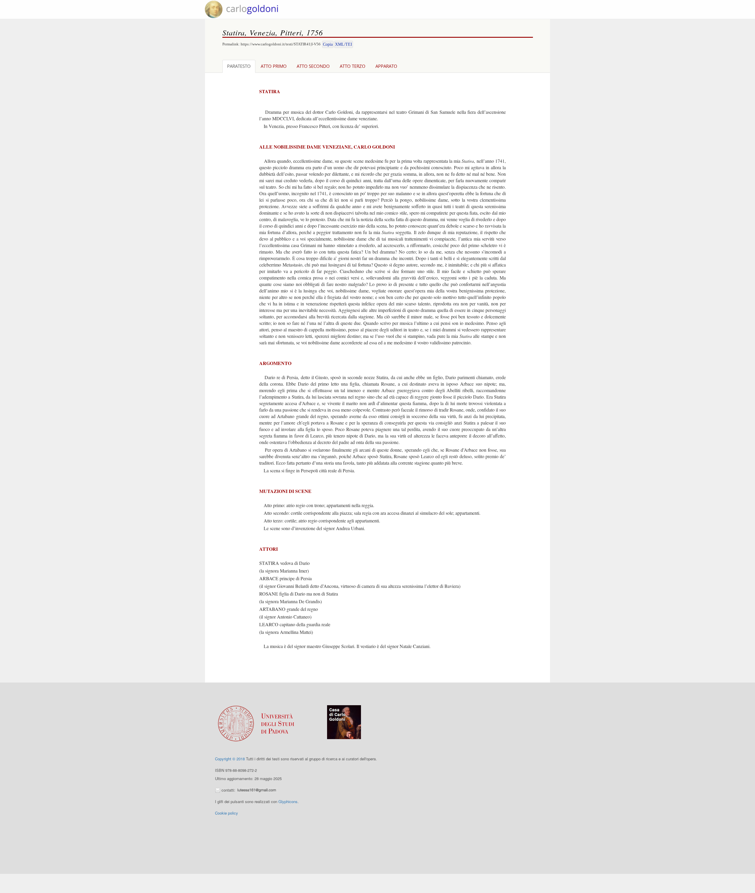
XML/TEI (343, 44)
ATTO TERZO (352, 66)
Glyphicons (288, 801)
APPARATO (386, 66)
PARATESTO (239, 66)
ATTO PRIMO (274, 66)
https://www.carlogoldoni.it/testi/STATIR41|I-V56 (281, 44)
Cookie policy (226, 813)
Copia (328, 44)
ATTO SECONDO (313, 66)
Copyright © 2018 (230, 759)
